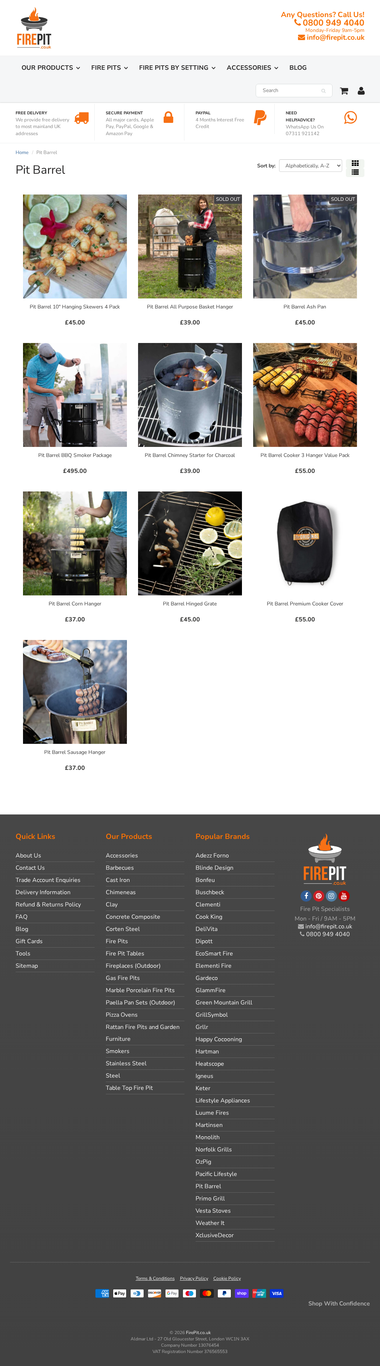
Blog (298, 67)
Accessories (249, 67)
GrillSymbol (212, 1015)
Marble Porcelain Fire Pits (140, 990)
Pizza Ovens (122, 1015)
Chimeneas (121, 892)
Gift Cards (29, 941)
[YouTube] (344, 896)
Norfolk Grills (214, 1150)
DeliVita (206, 929)
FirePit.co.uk (198, 1333)
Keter (203, 1088)
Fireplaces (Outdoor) (133, 966)
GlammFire (211, 990)
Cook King (209, 917)
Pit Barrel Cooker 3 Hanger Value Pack (305, 455)
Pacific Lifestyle (216, 1174)
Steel (113, 1076)
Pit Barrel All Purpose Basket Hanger (190, 306)
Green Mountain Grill (224, 1003)
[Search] (323, 91)
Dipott (204, 941)
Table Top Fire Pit (129, 1088)
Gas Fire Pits (123, 978)
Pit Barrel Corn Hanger (75, 603)
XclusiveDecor (215, 1235)
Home (22, 152)
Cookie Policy (227, 1278)
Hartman (207, 1052)
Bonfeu (205, 880)
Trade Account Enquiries (48, 880)
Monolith (208, 1137)
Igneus (204, 1076)
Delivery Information (43, 892)
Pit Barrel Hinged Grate (190, 603)
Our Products (47, 67)
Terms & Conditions (155, 1278)
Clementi (208, 905)
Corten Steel (123, 929)
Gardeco (207, 978)
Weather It (210, 1223)
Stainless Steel (126, 1063)
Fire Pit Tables (125, 954)
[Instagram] (331, 896)
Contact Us (30, 868)
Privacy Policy (194, 1278)
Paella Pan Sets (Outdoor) (140, 1003)
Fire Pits (106, 67)
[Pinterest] (318, 896)
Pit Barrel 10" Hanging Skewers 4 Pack (75, 306)
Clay (112, 905)
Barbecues (120, 868)
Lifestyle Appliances (223, 1101)
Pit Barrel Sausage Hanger (74, 752)
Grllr (202, 1027)
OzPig (203, 1162)
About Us (28, 856)
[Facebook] (306, 896)
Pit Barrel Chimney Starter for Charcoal (190, 455)
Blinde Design (214, 868)
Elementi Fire (214, 966)
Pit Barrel (208, 1186)
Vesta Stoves (213, 1211)
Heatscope (210, 1064)
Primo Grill (210, 1199)
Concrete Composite (133, 917)
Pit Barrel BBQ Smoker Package (75, 455)
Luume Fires (212, 1113)
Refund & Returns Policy (48, 905)
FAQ (21, 917)
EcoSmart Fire (214, 954)
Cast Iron (118, 880)
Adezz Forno (212, 856)
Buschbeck (210, 892)
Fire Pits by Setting (174, 67)
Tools (23, 954)
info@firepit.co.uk (335, 37)
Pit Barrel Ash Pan (305, 306)
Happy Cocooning (219, 1039)
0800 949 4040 (333, 23)
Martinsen (209, 1125)
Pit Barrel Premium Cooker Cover (305, 603)
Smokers (118, 1051)
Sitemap (27, 966)
